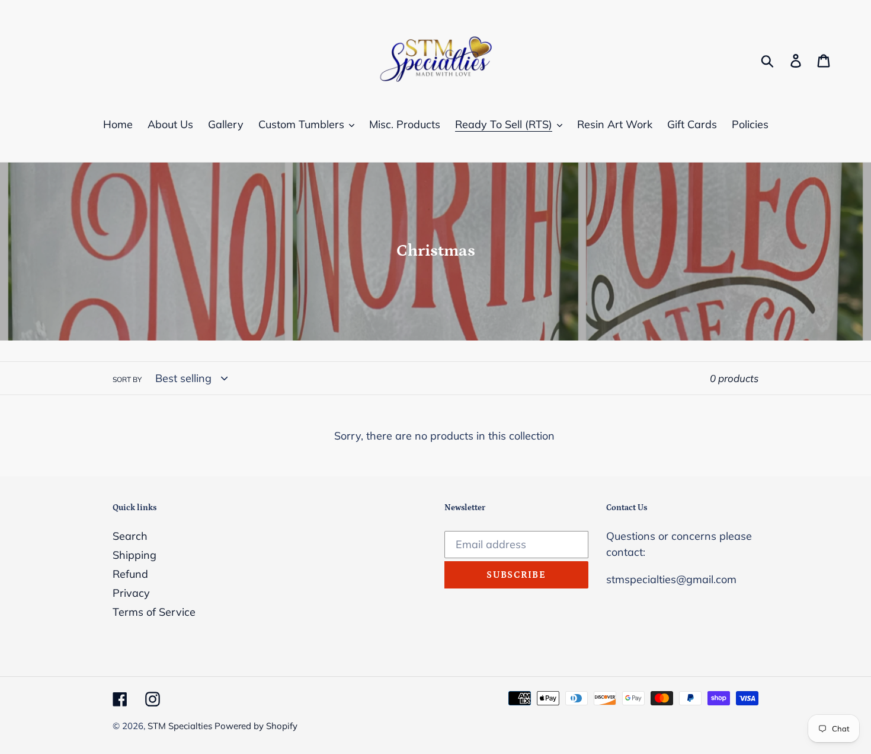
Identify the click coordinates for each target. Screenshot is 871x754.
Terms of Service (154, 612)
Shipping (134, 555)
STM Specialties (181, 725)
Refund (130, 574)
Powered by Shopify (255, 725)
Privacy (131, 593)
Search (130, 536)
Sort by (127, 379)
